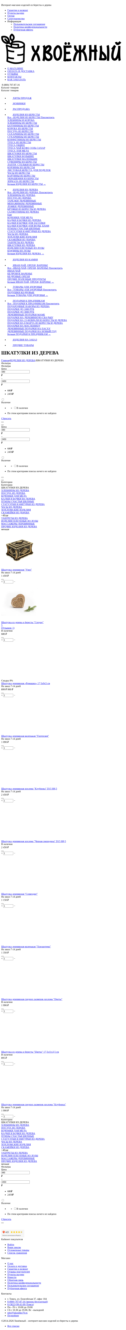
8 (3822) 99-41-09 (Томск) (20, 1304)
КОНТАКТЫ (14, 76)
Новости (11, 1277)
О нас (10, 1263)
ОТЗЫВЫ (12, 74)
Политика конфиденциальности (30, 27)
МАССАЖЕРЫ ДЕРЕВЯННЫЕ (18, 523)
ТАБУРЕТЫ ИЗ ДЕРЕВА (14, 518)
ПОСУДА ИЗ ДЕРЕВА (13, 493)
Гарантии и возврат (17, 10)
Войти (10, 1244)
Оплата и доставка (17, 1266)
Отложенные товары (18, 1250)
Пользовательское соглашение (29, 24)
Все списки (13, 1326)
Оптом (10, 16)
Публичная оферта (23, 29)
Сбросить (6, 418)
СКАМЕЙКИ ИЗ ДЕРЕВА (15, 512)
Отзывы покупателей (18, 1271)
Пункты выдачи (15, 13)
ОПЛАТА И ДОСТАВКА (20, 71)
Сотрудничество (16, 18)
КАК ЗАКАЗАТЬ (16, 79)
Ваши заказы (14, 1247)
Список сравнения (17, 1253)
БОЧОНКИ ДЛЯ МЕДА (14, 496)
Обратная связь (15, 1280)
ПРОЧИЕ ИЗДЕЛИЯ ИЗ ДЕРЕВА (19, 526)
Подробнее (13, 1315)
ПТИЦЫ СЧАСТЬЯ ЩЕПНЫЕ (17, 501)
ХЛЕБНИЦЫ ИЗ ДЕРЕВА (15, 490)
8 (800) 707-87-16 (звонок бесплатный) (27, 1301)
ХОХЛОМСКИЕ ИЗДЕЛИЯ (16, 510)
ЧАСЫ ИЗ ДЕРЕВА (11, 507)
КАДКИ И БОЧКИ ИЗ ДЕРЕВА (18, 498)
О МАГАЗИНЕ (15, 68)
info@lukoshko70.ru (17, 1312)
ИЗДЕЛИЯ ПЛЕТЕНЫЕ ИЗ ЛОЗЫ (19, 521)
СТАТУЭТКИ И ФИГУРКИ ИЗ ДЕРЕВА (23, 504)
